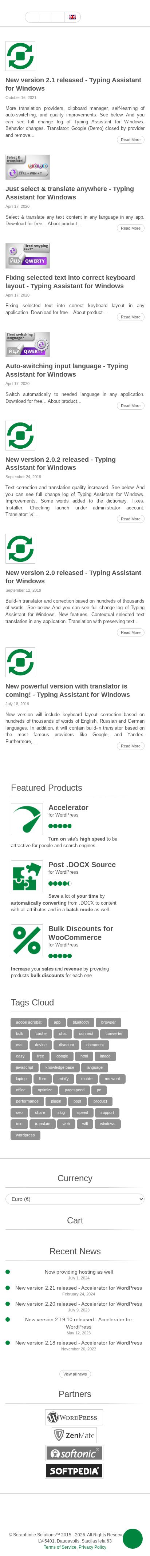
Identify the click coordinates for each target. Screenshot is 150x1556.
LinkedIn (103, 1505)
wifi (85, 1124)
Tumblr (132, 1505)
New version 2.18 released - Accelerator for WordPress (78, 1343)
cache (41, 1033)
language (95, 1067)
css (19, 1045)
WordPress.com (23, 1520)
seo (19, 1112)
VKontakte (66, 1520)
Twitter (54, 6)
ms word (112, 1078)
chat (63, 1033)
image (105, 1056)
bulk (19, 1033)
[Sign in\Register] (140, 13)
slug (61, 1112)
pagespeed (74, 1090)
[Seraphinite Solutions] (12, 13)
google (62, 1056)
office (20, 1090)
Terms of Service (60, 1547)
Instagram (62, 6)
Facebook (45, 6)
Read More (131, 140)
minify (64, 1078)
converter (114, 1033)
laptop (21, 1078)
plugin (56, 1101)
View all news (75, 1374)
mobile (86, 1078)
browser (108, 1022)
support (107, 1112)
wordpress (25, 1135)
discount (66, 1045)
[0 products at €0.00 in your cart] (127, 13)
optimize (45, 1090)
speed (82, 1112)
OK (96, 1520)
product (100, 1101)
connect (86, 1033)
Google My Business (28, 6)
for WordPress (63, 815)
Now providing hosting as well (79, 1272)
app (57, 1022)
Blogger (37, 1520)
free (40, 1056)
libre (42, 1078)
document (95, 1045)
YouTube (37, 6)
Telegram (52, 1520)
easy (20, 1056)
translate (42, 1124)
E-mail (125, 1520)
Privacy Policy (92, 1547)
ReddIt (70, 6)
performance (27, 1101)
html (84, 1056)
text (19, 1124)
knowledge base (60, 1067)
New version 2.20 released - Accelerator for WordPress (78, 1304)
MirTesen (81, 1520)
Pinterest (117, 1505)
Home (31, 17)
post (77, 1101)
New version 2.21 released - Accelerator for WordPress (78, 1288)
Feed (110, 1520)
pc (99, 1090)
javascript (24, 1067)
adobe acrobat (29, 1022)
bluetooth (81, 1022)
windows (107, 1124)
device (41, 1045)
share (40, 1112)
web (66, 1124)
